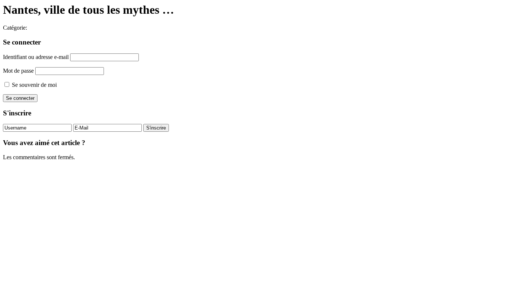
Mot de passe (18, 71)
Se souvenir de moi (33, 85)
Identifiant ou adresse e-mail (36, 57)
